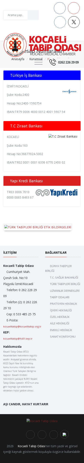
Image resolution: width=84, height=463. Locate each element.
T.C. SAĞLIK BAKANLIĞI (64, 277)
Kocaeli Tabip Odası (31, 446)
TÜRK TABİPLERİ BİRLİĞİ (65, 284)
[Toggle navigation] (38, 62)
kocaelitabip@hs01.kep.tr (18, 338)
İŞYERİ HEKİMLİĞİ (61, 310)
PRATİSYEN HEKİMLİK (63, 304)
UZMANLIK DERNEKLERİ (65, 291)
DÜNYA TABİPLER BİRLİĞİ (58, 268)
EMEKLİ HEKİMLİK (61, 330)
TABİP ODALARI (59, 297)
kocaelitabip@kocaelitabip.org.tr (22, 326)
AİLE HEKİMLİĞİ (59, 323)
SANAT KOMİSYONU (63, 336)
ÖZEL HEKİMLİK (60, 317)
